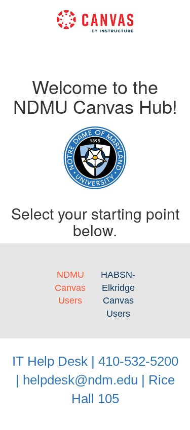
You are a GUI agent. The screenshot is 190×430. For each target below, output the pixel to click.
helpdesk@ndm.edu (80, 380)
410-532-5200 (138, 361)
